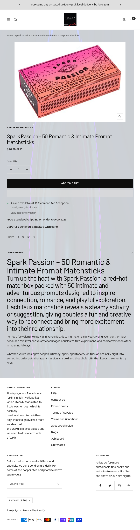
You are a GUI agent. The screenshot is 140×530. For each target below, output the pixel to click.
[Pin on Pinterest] (23, 237)
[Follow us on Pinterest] (128, 485)
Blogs (54, 432)
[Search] (15, 19)
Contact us (58, 400)
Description (15, 253)
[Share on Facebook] (18, 237)
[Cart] (131, 19)
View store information (23, 213)
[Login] (124, 19)
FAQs (54, 393)
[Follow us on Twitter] (109, 485)
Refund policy (59, 406)
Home (10, 36)
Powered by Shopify (34, 510)
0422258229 (58, 445)
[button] (70, 193)
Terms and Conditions (65, 419)
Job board (57, 439)
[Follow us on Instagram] (119, 485)
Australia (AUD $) (18, 500)
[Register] (57, 484)
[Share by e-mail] (34, 237)
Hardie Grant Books (20, 127)
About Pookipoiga (62, 426)
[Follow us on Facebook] (100, 485)
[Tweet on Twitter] (28, 237)
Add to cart (70, 183)
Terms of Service (62, 413)
